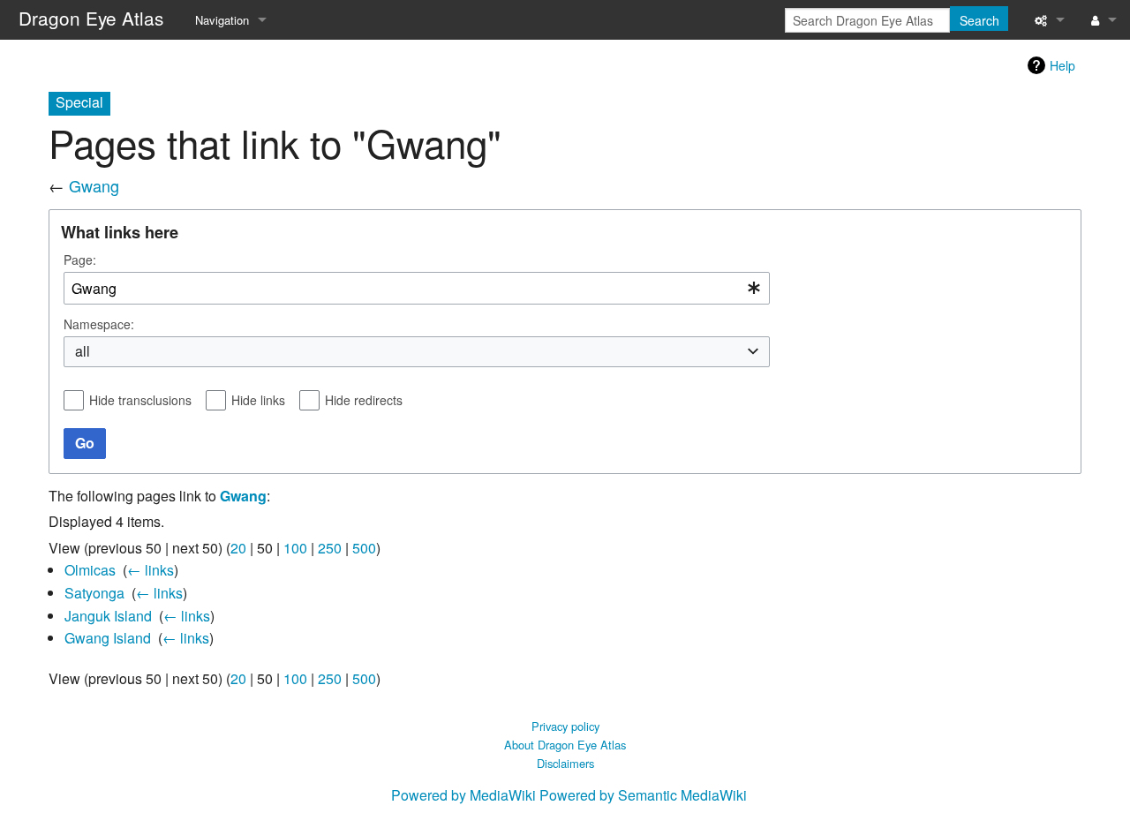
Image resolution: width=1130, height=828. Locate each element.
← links (150, 570)
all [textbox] (82, 351)
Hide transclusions (140, 400)
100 (295, 548)
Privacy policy (565, 726)
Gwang (94, 185)
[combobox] (417, 288)
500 (364, 548)
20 (238, 548)
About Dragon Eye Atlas (565, 744)
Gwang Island (107, 638)
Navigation (222, 19)
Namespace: (99, 324)
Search (979, 20)
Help (1062, 65)
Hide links (258, 400)
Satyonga (94, 593)
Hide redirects (364, 400)
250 (330, 548)
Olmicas (90, 570)
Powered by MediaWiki (463, 795)
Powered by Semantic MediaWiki (643, 795)
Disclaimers (565, 763)
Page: (80, 259)
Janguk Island (108, 616)
